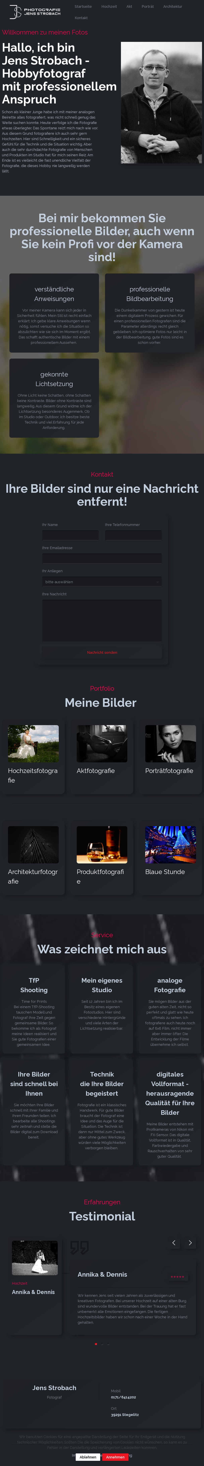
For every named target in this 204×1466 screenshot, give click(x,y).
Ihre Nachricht (54, 594)
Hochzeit (109, 6)
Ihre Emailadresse (57, 548)
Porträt (148, 6)
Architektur (172, 6)
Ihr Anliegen (52, 571)
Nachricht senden (102, 652)
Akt (129, 6)
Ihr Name (50, 525)
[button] (174, 1243)
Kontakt (81, 18)
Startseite (83, 6)
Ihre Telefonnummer (122, 525)
